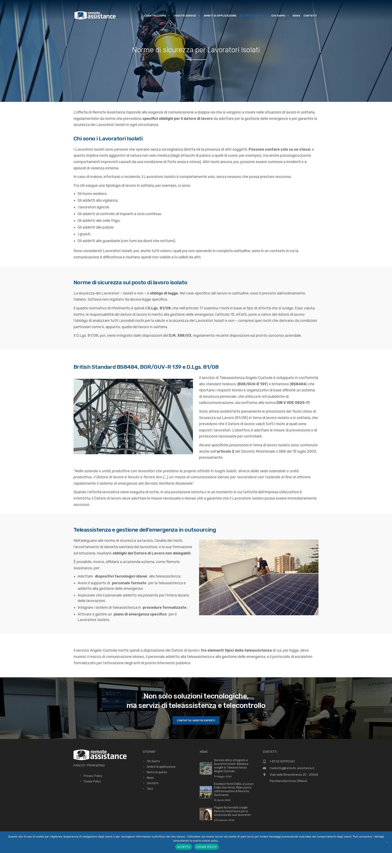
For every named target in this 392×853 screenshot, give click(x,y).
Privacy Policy (93, 776)
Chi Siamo (153, 761)
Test (150, 789)
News (296, 15)
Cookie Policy (92, 781)
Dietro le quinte (252, 15)
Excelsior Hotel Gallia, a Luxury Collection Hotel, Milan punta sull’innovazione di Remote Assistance (234, 789)
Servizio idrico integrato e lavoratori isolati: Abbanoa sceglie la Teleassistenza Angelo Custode (231, 766)
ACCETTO (183, 847)
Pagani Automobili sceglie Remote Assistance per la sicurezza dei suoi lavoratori (232, 811)
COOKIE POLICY (206, 847)
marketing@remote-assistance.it (292, 768)
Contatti (310, 15)
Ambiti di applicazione (220, 15)
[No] (387, 842)
